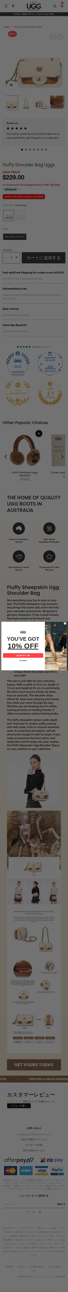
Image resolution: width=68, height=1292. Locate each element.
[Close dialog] (65, 623)
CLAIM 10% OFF (23, 655)
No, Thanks (23, 660)
